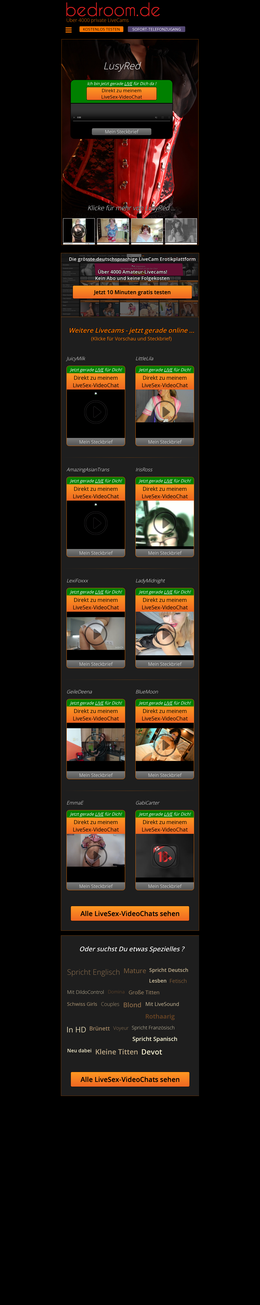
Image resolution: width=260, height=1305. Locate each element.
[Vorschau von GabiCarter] (165, 875)
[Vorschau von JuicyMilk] (96, 393)
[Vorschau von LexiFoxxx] (96, 653)
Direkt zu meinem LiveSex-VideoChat (121, 93)
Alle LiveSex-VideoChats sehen (130, 913)
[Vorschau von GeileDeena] (96, 764)
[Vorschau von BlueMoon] (165, 764)
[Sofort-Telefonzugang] (77, 27)
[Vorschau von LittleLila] (165, 412)
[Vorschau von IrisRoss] (165, 523)
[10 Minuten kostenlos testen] (74, 27)
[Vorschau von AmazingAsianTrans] (96, 504)
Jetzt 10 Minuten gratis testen (132, 292)
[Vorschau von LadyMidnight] (165, 653)
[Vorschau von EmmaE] (96, 857)
